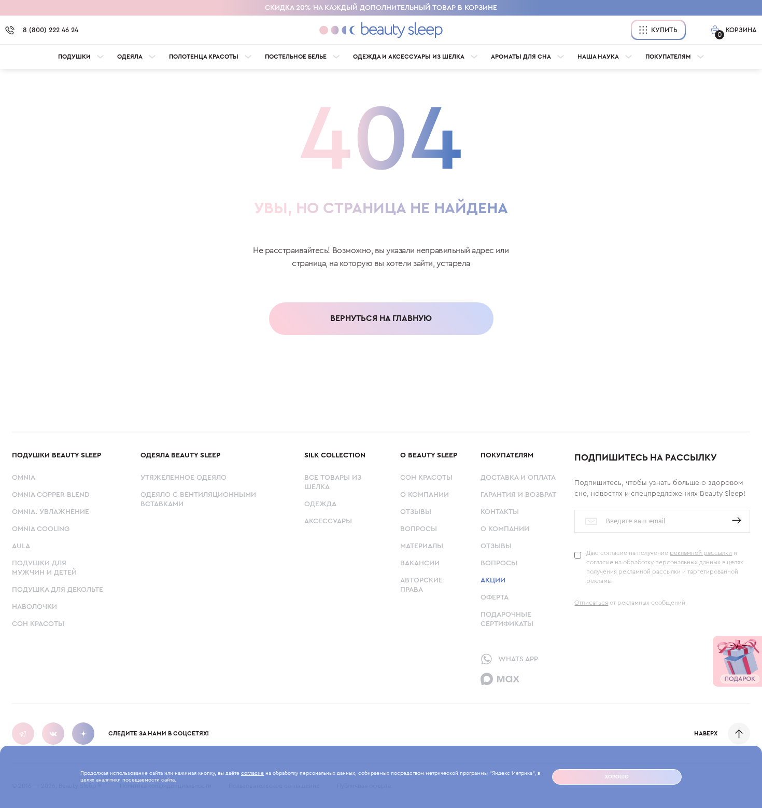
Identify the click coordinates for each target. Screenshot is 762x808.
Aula (21, 546)
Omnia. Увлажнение (50, 512)
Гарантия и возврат (518, 494)
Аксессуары (328, 521)
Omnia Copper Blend (51, 494)
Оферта (495, 597)
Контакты (500, 512)
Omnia (23, 477)
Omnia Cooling (40, 529)
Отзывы (415, 512)
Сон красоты (38, 624)
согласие (252, 773)
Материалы (421, 546)
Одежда (320, 504)
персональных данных (688, 562)
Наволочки (34, 606)
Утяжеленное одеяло (183, 477)
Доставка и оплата (518, 477)
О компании (424, 494)
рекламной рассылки (701, 553)
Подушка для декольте (57, 589)
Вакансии (420, 563)
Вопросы (418, 529)
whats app (518, 659)
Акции (493, 580)
